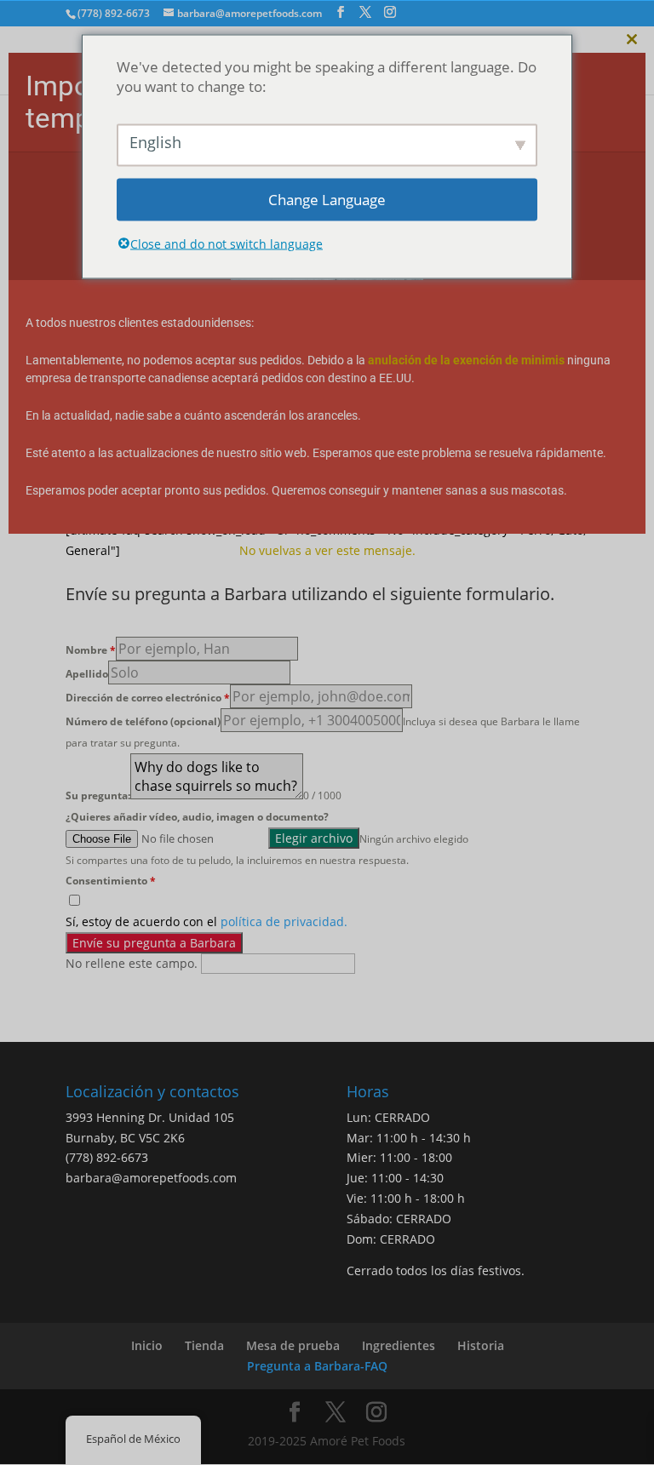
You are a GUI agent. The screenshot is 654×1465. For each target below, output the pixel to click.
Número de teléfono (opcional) (143, 721)
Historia (480, 1345)
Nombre (91, 650)
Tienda (204, 1345)
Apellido (87, 674)
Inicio (147, 1345)
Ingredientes (398, 1345)
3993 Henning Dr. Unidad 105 (150, 1117)
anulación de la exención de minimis (466, 360)
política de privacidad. (284, 921)
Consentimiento (111, 880)
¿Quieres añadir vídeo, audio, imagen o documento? (197, 817)
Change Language (327, 199)
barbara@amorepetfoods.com (151, 1178)
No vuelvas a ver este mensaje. (327, 550)
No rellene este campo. (133, 963)
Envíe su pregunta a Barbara (154, 943)
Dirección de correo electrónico (148, 697)
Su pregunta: (98, 795)
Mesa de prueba (293, 1345)
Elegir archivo (314, 838)
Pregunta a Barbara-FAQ (317, 1366)
